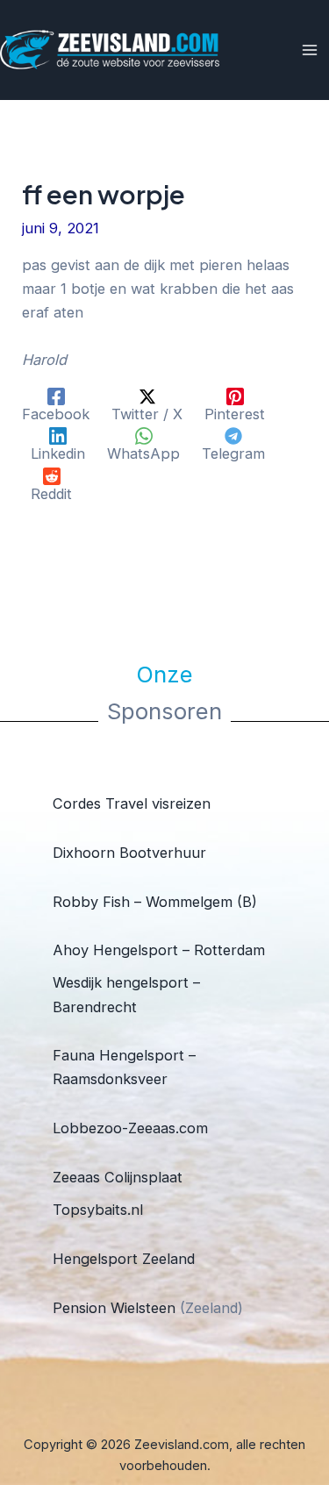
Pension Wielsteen (114, 1308)
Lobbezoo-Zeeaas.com (130, 1128)
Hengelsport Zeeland (124, 1258)
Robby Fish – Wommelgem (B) (155, 901)
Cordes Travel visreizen (132, 803)
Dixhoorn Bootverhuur (129, 852)
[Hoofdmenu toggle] (309, 50)
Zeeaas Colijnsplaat (117, 1177)
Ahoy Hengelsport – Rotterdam (159, 950)
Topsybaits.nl (98, 1209)
